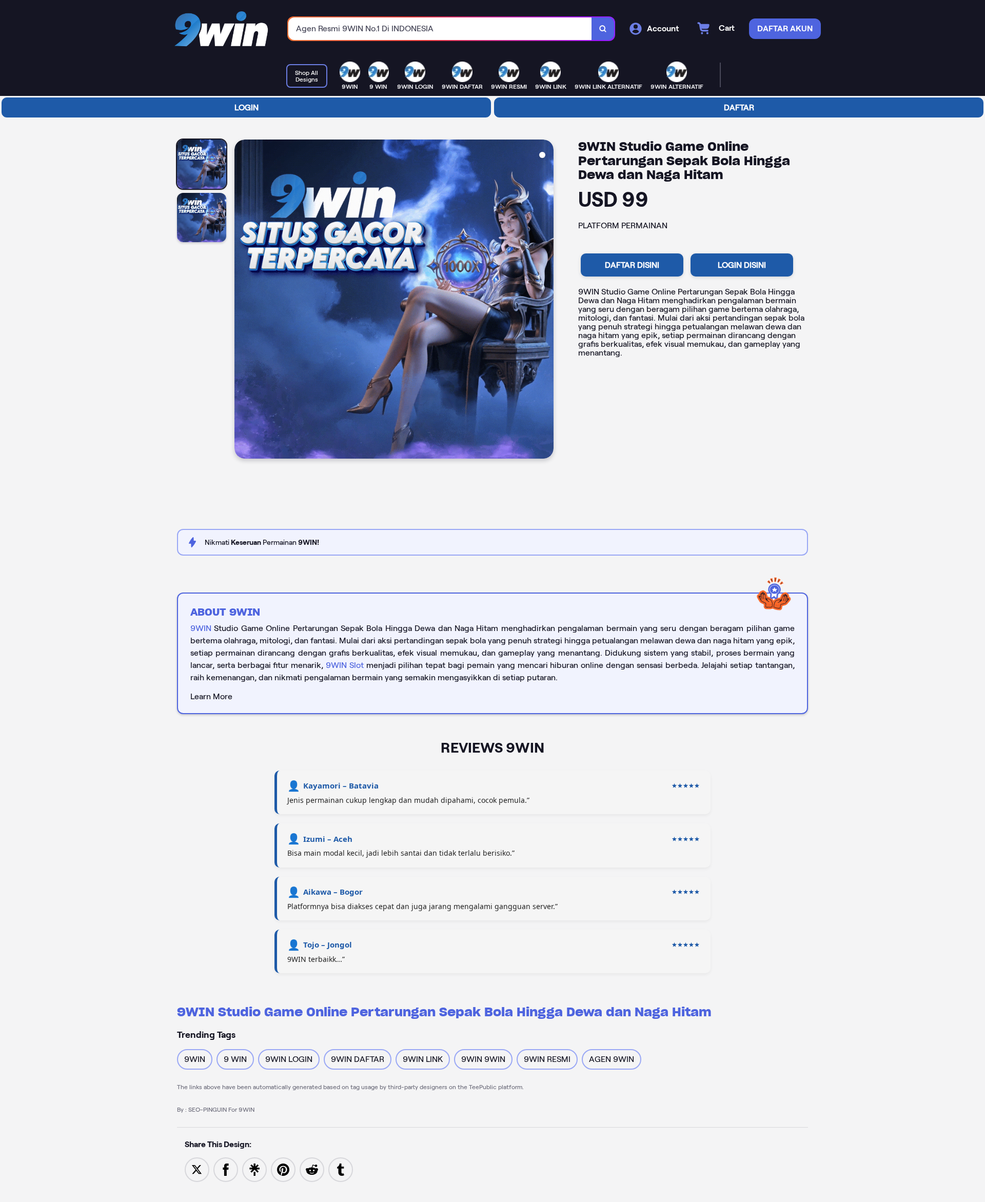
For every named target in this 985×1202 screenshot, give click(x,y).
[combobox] (440, 29)
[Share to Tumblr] (340, 1169)
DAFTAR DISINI (632, 265)
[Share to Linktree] (254, 1169)
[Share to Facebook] (225, 1169)
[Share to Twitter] (197, 1169)
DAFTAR (739, 107)
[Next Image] (545, 301)
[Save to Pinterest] (283, 1169)
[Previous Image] (242, 301)
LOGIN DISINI (742, 265)
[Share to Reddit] (312, 1169)
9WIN (200, 628)
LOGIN (246, 107)
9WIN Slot (345, 665)
